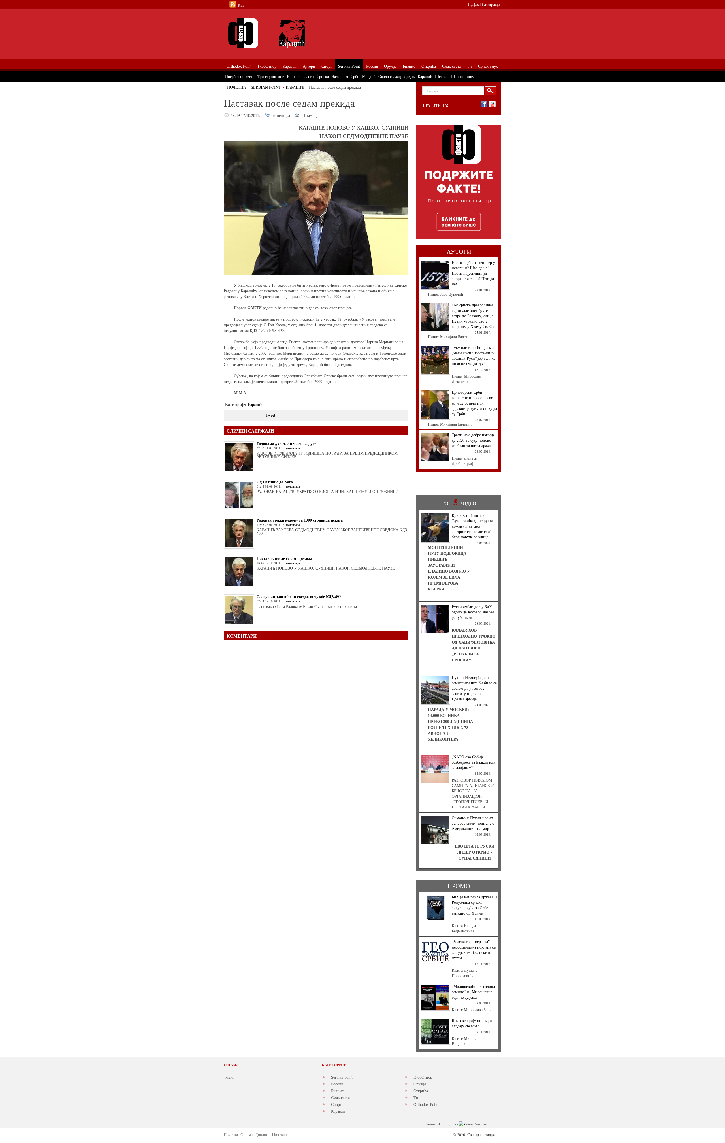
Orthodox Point (425, 1104)
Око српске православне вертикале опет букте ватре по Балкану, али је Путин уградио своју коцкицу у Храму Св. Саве (474, 315)
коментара (281, 115)
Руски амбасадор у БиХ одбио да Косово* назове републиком (473, 612)
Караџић (295, 87)
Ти (415, 1097)
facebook (483, 104)
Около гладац (389, 76)
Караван (338, 1111)
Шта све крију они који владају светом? (472, 1023)
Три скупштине (270, 76)
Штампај (309, 115)
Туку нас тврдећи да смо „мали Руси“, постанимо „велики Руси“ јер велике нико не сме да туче (473, 355)
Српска (323, 76)
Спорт (336, 1104)
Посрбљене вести (240, 76)
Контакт (280, 1134)
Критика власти (300, 76)
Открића (420, 1090)
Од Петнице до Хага (275, 482)
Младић (369, 76)
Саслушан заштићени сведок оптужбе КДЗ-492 (299, 597)
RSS (241, 5)
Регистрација (491, 4)
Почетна (236, 87)
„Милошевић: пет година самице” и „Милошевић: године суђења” (473, 992)
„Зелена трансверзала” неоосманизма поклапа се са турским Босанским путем (474, 949)
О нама (246, 1134)
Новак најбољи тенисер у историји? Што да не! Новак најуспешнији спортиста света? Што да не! (473, 273)
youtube (492, 104)
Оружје (419, 1084)
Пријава (473, 4)
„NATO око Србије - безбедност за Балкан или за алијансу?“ (474, 762)
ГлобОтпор (422, 1077)
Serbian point (342, 1077)
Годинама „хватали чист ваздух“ (286, 443)
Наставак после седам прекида (284, 558)
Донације (263, 1134)
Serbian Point (266, 87)
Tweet (270, 415)
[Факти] (287, 33)
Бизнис (337, 1090)
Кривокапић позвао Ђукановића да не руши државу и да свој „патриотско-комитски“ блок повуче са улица (472, 526)
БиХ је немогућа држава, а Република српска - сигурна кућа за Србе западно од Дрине (474, 905)
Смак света (340, 1097)
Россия (337, 1084)
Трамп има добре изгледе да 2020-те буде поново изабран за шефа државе (473, 440)
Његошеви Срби (345, 76)
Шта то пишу (462, 76)
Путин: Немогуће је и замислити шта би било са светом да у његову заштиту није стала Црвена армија (474, 688)
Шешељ (441, 76)
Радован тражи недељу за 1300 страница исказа (300, 520)
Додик (409, 76)
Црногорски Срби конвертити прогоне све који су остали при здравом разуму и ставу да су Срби (474, 403)
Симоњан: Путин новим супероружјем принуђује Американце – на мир (473, 823)
